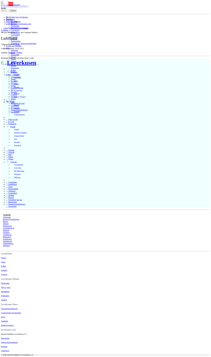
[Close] (38, 64)
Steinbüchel (7, 241)
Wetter (13, 99)
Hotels (16, 87)
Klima (10, 157)
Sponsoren (12, 206)
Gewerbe (17, 168)
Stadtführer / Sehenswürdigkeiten (23, 43)
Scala (18, 44)
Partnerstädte (16, 41)
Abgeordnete (19, 136)
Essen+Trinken (16, 53)
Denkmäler (15, 26)
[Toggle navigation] (2, 1)
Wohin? (13, 72)
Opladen (11, 53)
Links (12, 102)
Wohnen (17, 174)
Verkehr (11, 152)
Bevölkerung (19, 171)
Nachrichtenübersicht (9, 309)
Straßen (11, 195)
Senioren (17, 78)
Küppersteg (7, 226)
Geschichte (15, 30)
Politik (12, 127)
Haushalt (17, 145)
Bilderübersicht (12, 22)
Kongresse (15, 68)
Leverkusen (10, 19)
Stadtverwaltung (7, 325)
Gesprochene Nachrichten (11, 313)
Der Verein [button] (10, 101)
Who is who (13, 119)
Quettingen (7, 235)
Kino (16, 81)
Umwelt (13, 162)
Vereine (17, 108)
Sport (10, 187)
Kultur (13, 70)
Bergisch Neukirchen (11, 219)
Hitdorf (6, 224)
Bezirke (17, 142)
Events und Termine (13, 46)
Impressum (12, 202)
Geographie (15, 35)
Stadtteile (4, 321)
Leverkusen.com (14, 5)
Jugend (17, 75)
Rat (15, 139)
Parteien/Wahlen (20, 133)
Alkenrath (7, 217)
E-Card (11, 122)
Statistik (11, 150)
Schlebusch (7, 239)
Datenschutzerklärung (16, 204)
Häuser (13, 57)
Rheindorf (7, 237)
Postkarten (12, 124)
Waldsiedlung (8, 243)
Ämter (16, 130)
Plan (10, 155)
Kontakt (4, 347)
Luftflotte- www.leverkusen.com (18, 24)
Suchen (13, 11)
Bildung (17, 177)
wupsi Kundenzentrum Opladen (15, 28)
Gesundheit (12, 193)
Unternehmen (19, 115)
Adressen (14, 50)
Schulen (17, 111)
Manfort (6, 230)
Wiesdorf (6, 246)
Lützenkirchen (8, 228)
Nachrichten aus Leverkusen (17, 17)
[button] (8, 1)
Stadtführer (12, 184)
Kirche (16, 94)
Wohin (3, 258)
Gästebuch (5, 351)
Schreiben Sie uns (18, 103)
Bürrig (5, 221)
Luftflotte (4, 30)
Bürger (17, 105)
